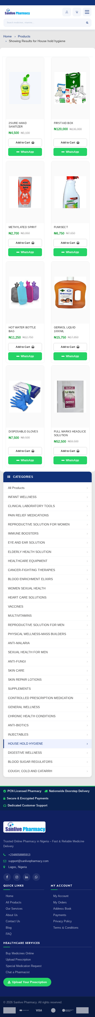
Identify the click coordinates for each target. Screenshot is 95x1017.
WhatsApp (27, 151)
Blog (8, 927)
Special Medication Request (24, 966)
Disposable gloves (23, 431)
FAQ (8, 934)
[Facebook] (7, 877)
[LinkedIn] (26, 877)
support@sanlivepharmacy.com (28, 861)
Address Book (62, 908)
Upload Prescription (18, 959)
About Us (12, 915)
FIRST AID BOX (63, 123)
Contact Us (13, 921)
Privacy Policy (62, 921)
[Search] (87, 23)
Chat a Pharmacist (18, 972)
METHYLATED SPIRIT (22, 227)
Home (7, 36)
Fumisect (61, 227)
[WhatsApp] (36, 877)
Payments (59, 915)
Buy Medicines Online (20, 953)
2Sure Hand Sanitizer (18, 125)
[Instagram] (17, 877)
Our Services (14, 908)
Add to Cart (23, 142)
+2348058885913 (19, 854)
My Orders (60, 902)
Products (24, 36)
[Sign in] (66, 12)
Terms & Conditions (65, 927)
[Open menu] (87, 12)
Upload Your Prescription (29, 982)
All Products (13, 902)
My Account (60, 896)
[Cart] (76, 12)
